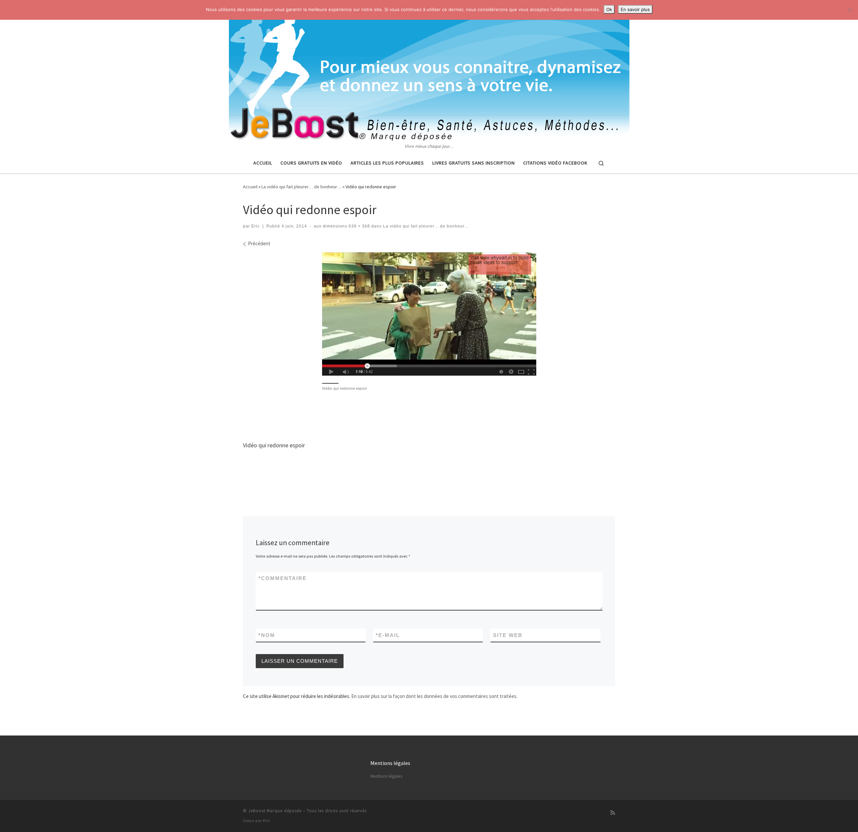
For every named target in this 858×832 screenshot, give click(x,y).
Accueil (250, 187)
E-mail (388, 635)
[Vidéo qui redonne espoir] (429, 314)
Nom (266, 635)
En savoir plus (635, 9)
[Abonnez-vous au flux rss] (612, 813)
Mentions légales (386, 776)
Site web (508, 635)
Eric (255, 226)
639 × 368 (358, 226)
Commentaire (282, 578)
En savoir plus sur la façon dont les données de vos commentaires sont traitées (433, 696)
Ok (609, 9)
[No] (849, 10)
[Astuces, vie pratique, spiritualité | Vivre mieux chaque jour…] (429, 71)
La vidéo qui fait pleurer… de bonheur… (301, 187)
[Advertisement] (429, 415)
